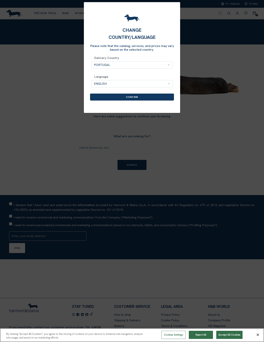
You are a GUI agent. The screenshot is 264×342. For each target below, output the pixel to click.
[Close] (258, 334)
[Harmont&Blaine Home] (132, 17)
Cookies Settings (173, 334)
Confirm (132, 97)
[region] (132, 335)
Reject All (201, 334)
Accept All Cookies (229, 334)
